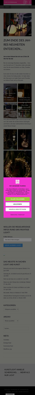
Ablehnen (17, 204)
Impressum (21, 214)
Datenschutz (14, 214)
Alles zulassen (17, 199)
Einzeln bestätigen (17, 209)
